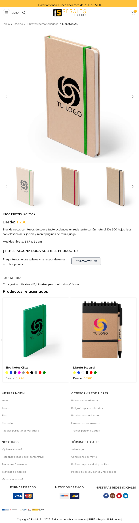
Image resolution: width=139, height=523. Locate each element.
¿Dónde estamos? (12, 479)
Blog (4, 415)
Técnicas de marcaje (14, 471)
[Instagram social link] (112, 495)
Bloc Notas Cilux (16, 367)
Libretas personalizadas (42, 24)
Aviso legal (77, 449)
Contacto (7, 423)
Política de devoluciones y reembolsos (93, 471)
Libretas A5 (70, 24)
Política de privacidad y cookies (90, 464)
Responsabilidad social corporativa (23, 456)
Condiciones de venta (84, 456)
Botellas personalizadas (85, 415)
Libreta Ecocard (84, 367)
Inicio (6, 24)
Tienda (6, 408)
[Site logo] (69, 12)
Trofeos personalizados (85, 430)
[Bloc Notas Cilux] (36, 330)
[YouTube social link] (119, 495)
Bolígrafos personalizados (87, 408)
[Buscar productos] (24, 12)
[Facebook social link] (106, 495)
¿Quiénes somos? (12, 449)
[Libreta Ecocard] (103, 330)
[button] (6, 96)
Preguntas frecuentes (14, 464)
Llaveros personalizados (85, 423)
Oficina (18, 24)
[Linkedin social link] (125, 495)
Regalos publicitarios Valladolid (20, 430)
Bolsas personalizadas (84, 400)
